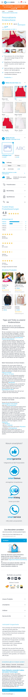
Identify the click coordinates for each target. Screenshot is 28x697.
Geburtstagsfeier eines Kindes (10, 403)
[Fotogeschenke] (6, 11)
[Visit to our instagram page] (12, 578)
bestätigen (5, 540)
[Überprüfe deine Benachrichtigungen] (23, 2)
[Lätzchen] (20, 299)
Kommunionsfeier (11, 405)
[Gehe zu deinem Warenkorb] (25, 2)
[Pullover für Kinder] (7, 299)
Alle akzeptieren (6, 690)
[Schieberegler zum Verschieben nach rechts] (23, 51)
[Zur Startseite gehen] (9, 2)
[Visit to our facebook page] (8, 578)
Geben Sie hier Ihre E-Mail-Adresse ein (12, 534)
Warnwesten (11, 382)
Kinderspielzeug (13, 428)
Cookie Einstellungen (7, 694)
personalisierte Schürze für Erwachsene (12, 338)
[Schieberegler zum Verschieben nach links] (4, 51)
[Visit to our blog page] (15, 578)
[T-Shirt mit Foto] (20, 278)
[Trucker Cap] (7, 278)
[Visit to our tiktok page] (19, 578)
